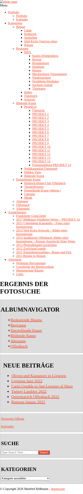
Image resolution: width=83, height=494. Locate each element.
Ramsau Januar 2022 (28, 402)
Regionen (18, 325)
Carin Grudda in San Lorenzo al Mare (42, 386)
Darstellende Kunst (26, 330)
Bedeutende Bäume (26, 320)
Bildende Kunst (23, 335)
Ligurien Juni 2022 (26, 381)
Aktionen (18, 341)
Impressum (58, 489)
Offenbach (19, 346)
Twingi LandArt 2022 (29, 391)
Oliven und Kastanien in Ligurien (38, 375)
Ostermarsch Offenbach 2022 (35, 396)
